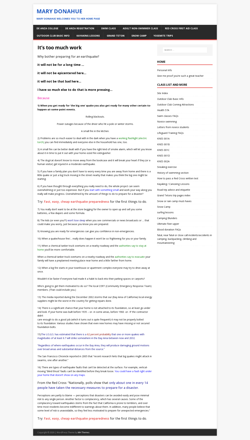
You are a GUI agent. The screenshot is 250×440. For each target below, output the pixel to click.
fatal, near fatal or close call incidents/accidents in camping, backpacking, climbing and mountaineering (184, 239)
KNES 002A (163, 161)
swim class (108, 28)
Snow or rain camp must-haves (174, 201)
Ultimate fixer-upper (168, 223)
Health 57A (163, 110)
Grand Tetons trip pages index (173, 195)
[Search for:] (185, 50)
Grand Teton (115, 35)
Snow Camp (163, 206)
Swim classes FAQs (167, 116)
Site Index (162, 93)
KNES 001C (163, 150)
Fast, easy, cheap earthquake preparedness (76, 202)
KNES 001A (163, 138)
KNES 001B (163, 144)
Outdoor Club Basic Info (53, 35)
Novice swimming (167, 121)
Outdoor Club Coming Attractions (175, 104)
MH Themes (83, 432)
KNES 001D (163, 155)
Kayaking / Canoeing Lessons (173, 184)
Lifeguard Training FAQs (170, 133)
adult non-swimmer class (140, 28)
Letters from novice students (173, 127)
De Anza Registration (79, 28)
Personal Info (164, 70)
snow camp (139, 35)
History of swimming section (173, 172)
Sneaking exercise (167, 167)
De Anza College (47, 28)
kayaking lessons (88, 35)
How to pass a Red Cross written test (177, 178)
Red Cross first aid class (181, 28)
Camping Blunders (167, 218)
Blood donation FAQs (169, 229)
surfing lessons (165, 212)
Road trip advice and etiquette (173, 189)
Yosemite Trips (163, 35)
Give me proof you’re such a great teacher (180, 75)
